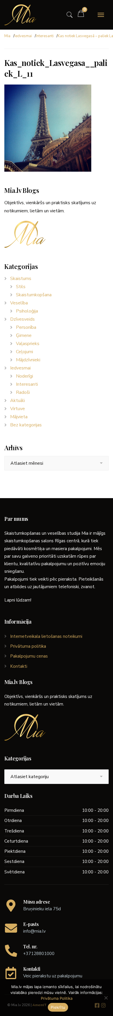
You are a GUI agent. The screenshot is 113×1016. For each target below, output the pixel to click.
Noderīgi (24, 376)
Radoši (23, 392)
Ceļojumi (24, 352)
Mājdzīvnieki (28, 360)
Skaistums (20, 278)
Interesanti (45, 36)
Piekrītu (58, 1007)
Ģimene (24, 335)
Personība (26, 327)
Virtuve (17, 408)
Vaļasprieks (27, 343)
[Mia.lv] (20, 14)
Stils (20, 286)
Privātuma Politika (56, 998)
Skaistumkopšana (34, 295)
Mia (7, 36)
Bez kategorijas (26, 425)
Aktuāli (17, 400)
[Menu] (101, 15)
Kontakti (18, 666)
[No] (106, 998)
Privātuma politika (28, 646)
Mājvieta (19, 417)
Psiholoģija (27, 311)
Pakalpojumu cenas (29, 656)
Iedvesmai (23, 36)
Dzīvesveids (22, 319)
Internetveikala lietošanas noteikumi (46, 636)
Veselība (19, 303)
